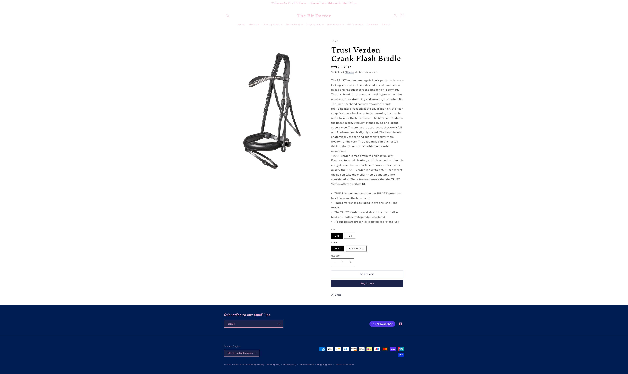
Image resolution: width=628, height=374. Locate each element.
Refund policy (273, 364)
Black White (356, 248)
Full (350, 235)
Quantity (335, 255)
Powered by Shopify (255, 364)
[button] (227, 15)
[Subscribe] (279, 324)
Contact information (344, 364)
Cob (337, 235)
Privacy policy (289, 364)
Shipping (349, 72)
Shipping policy (324, 364)
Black (338, 248)
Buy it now (367, 283)
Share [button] (338, 294)
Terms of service (306, 364)
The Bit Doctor (238, 364)
